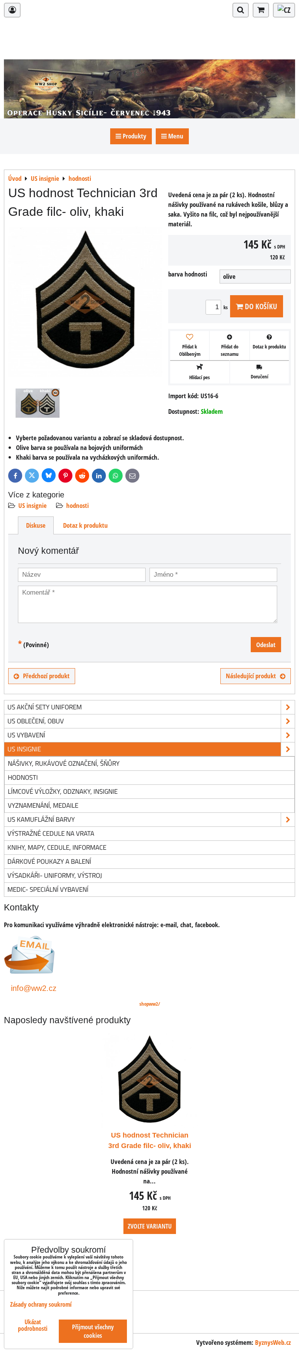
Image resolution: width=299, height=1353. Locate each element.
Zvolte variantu (150, 1226)
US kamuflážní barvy (41, 819)
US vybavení (26, 735)
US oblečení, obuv (35, 721)
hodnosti (77, 505)
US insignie (32, 505)
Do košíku (260, 306)
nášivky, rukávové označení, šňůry (64, 763)
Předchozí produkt (46, 675)
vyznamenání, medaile (43, 805)
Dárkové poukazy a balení (49, 861)
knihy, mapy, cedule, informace (56, 847)
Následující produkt (251, 675)
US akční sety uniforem (44, 707)
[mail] (29, 971)
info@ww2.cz (33, 988)
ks (226, 307)
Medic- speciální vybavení (47, 889)
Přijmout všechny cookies (93, 1331)
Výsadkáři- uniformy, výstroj (54, 875)
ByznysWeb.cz (273, 1342)
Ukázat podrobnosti (32, 1325)
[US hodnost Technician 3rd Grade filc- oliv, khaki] (85, 303)
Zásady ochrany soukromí (41, 1304)
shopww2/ (149, 1003)
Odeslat (266, 644)
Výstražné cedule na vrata (50, 833)
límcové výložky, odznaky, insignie (63, 791)
